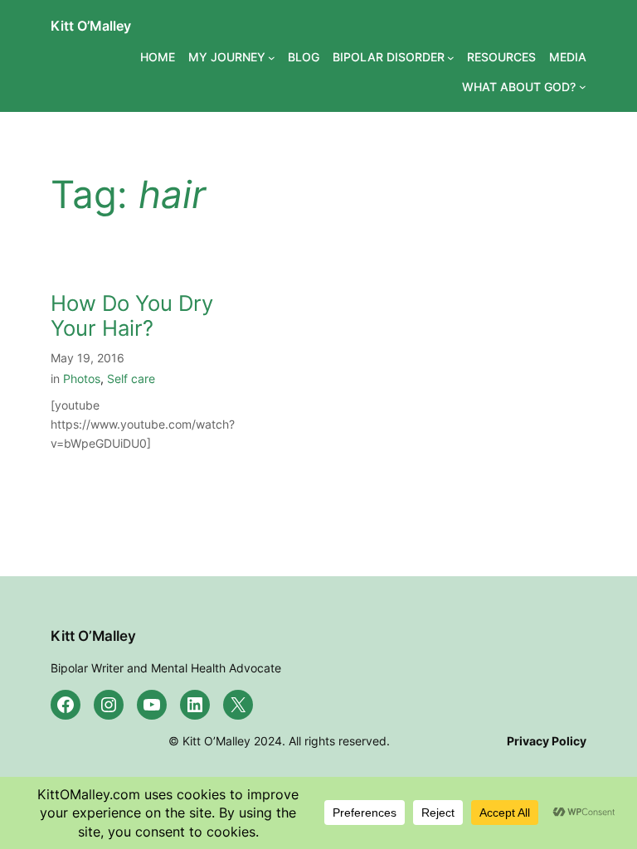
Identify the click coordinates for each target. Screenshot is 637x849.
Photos (81, 378)
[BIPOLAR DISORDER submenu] (451, 57)
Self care (131, 378)
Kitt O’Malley (91, 25)
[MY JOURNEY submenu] (271, 57)
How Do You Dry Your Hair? (132, 316)
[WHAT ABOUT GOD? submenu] (582, 86)
